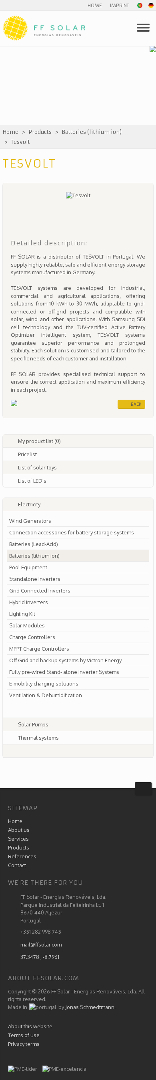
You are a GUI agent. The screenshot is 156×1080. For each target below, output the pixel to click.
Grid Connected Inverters (39, 590)
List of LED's (32, 480)
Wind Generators (30, 521)
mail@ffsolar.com (41, 944)
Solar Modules (27, 625)
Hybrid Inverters (28, 602)
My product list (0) (39, 441)
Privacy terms (24, 1044)
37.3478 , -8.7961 (39, 957)
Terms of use (24, 1035)
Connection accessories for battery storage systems (71, 532)
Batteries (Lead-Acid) (33, 544)
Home (95, 5)
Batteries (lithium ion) (92, 132)
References (22, 856)
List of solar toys (37, 467)
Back (136, 404)
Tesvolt (20, 142)
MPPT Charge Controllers (39, 648)
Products (40, 132)
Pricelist (27, 454)
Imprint (119, 5)
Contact (17, 865)
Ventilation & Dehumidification (45, 695)
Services (18, 838)
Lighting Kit (22, 614)
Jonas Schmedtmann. (90, 1007)
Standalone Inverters (34, 579)
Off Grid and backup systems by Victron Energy (65, 660)
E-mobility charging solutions (43, 683)
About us (19, 830)
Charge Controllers (32, 637)
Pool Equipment (28, 567)
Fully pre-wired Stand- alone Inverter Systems (64, 672)
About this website (30, 1026)
